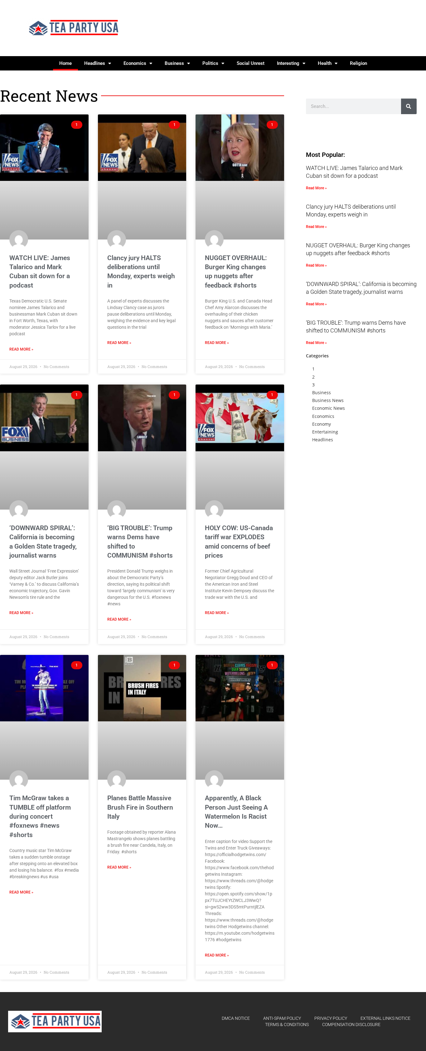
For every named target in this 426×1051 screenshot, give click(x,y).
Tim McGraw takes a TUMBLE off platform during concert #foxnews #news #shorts (40, 816)
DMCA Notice (236, 1018)
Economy (321, 424)
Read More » (21, 349)
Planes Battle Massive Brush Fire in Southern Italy (140, 807)
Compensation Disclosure (351, 1024)
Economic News (328, 408)
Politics (210, 63)
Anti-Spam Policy (282, 1018)
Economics (134, 63)
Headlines (94, 63)
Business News (328, 400)
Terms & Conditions (287, 1024)
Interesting (288, 63)
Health (325, 63)
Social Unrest (250, 63)
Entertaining (325, 432)
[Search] (409, 106)
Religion (358, 63)
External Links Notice (385, 1018)
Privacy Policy (330, 1018)
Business (174, 63)
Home (65, 63)
